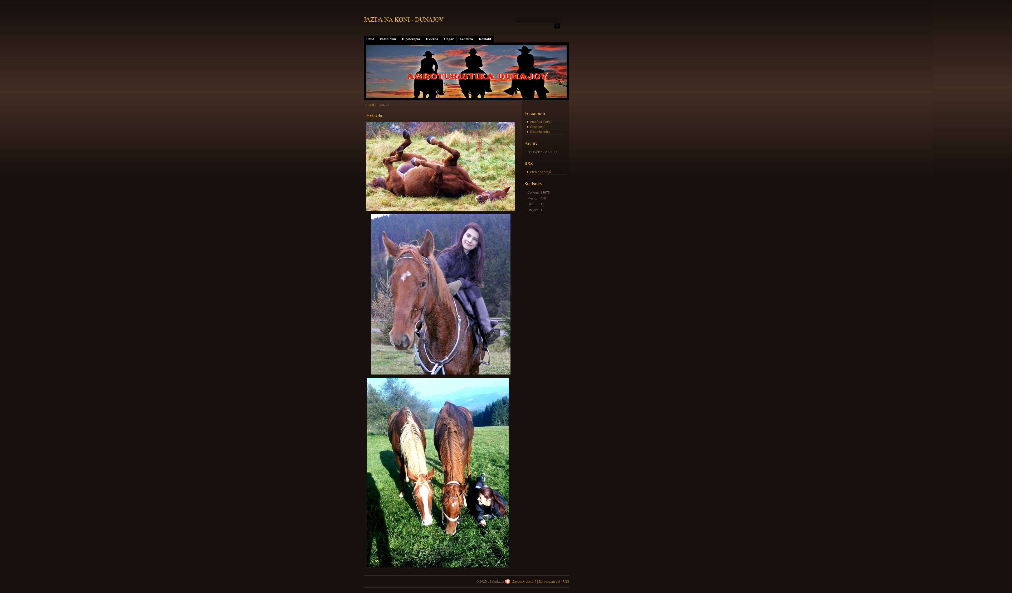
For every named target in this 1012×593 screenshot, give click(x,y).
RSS (565, 582)
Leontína (466, 38)
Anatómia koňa (541, 122)
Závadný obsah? (524, 582)
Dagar (449, 38)
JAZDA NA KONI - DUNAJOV (404, 19)
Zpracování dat (549, 582)
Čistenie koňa (540, 132)
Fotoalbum (388, 38)
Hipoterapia (411, 38)
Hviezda (432, 38)
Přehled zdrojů (540, 172)
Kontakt (485, 38)
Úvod (370, 38)
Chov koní (537, 127)
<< (530, 152)
